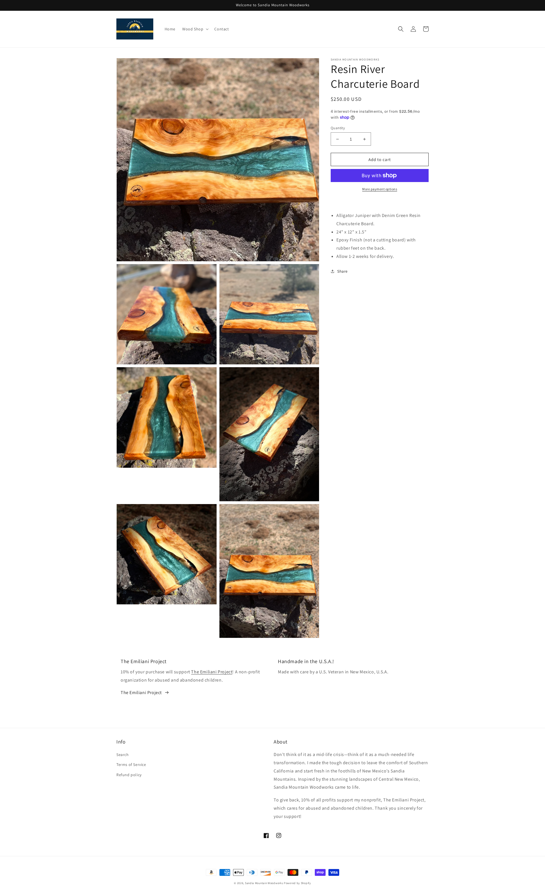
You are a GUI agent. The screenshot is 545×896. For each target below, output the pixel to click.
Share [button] (342, 271)
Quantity (338, 128)
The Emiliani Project (211, 672)
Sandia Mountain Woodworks (264, 883)
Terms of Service (131, 764)
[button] (195, 29)
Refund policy (129, 774)
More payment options (379, 189)
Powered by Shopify (297, 883)
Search (122, 754)
